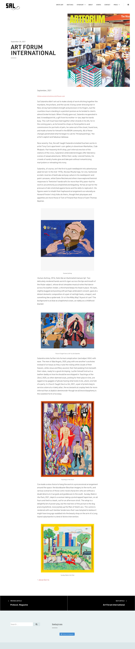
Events (98, 5)
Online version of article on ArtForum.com (51, 96)
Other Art (80, 5)
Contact (107, 5)
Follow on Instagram (68, 634)
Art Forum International (114, 603)
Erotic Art (59, 5)
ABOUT (90, 5)
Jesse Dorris (44, 580)
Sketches (70, 5)
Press (116, 5)
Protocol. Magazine (19, 603)
